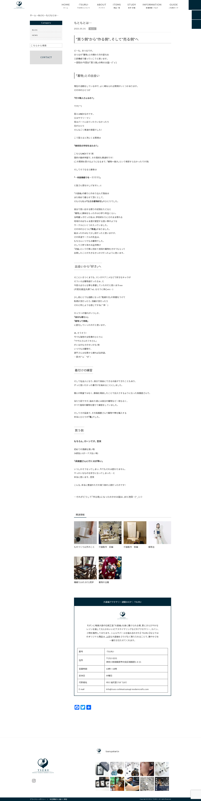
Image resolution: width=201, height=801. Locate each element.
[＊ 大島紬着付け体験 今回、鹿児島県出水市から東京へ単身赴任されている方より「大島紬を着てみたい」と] (132, 784)
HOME (66, 6)
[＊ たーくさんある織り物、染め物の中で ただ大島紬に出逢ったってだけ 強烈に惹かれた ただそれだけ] (147, 769)
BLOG (92, 28)
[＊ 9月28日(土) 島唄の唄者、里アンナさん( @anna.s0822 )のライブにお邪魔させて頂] (117, 784)
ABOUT (101, 6)
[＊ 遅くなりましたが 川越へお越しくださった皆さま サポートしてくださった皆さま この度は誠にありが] (162, 784)
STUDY (132, 6)
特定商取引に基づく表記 (58, 799)
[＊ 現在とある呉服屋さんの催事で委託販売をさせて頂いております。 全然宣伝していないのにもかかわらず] (132, 769)
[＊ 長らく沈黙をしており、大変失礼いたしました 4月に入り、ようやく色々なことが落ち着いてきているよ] (102, 784)
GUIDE (173, 6)
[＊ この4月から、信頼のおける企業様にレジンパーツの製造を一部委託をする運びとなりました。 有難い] (162, 769)
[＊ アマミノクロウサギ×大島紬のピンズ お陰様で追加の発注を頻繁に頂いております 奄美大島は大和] (102, 769)
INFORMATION (152, 6)
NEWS (35, 35)
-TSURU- (83, 6)
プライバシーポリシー (38, 799)
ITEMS (117, 6)
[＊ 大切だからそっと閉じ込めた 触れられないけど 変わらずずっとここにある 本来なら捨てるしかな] (117, 769)
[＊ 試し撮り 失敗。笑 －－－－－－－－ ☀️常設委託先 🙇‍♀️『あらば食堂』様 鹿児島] (147, 784)
